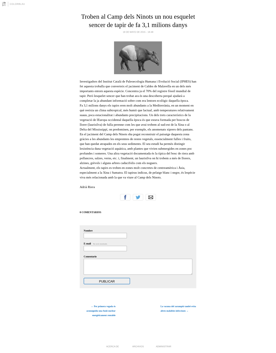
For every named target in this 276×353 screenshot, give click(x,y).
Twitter (138, 197)
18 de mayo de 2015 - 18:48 (138, 32)
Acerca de (112, 346)
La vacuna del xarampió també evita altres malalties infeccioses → (178, 308)
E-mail (95, 243)
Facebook (125, 197)
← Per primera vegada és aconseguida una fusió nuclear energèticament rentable (100, 311)
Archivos (138, 346)
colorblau (17, 4)
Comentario (90, 256)
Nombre (88, 230)
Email (151, 197)
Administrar (163, 346)
